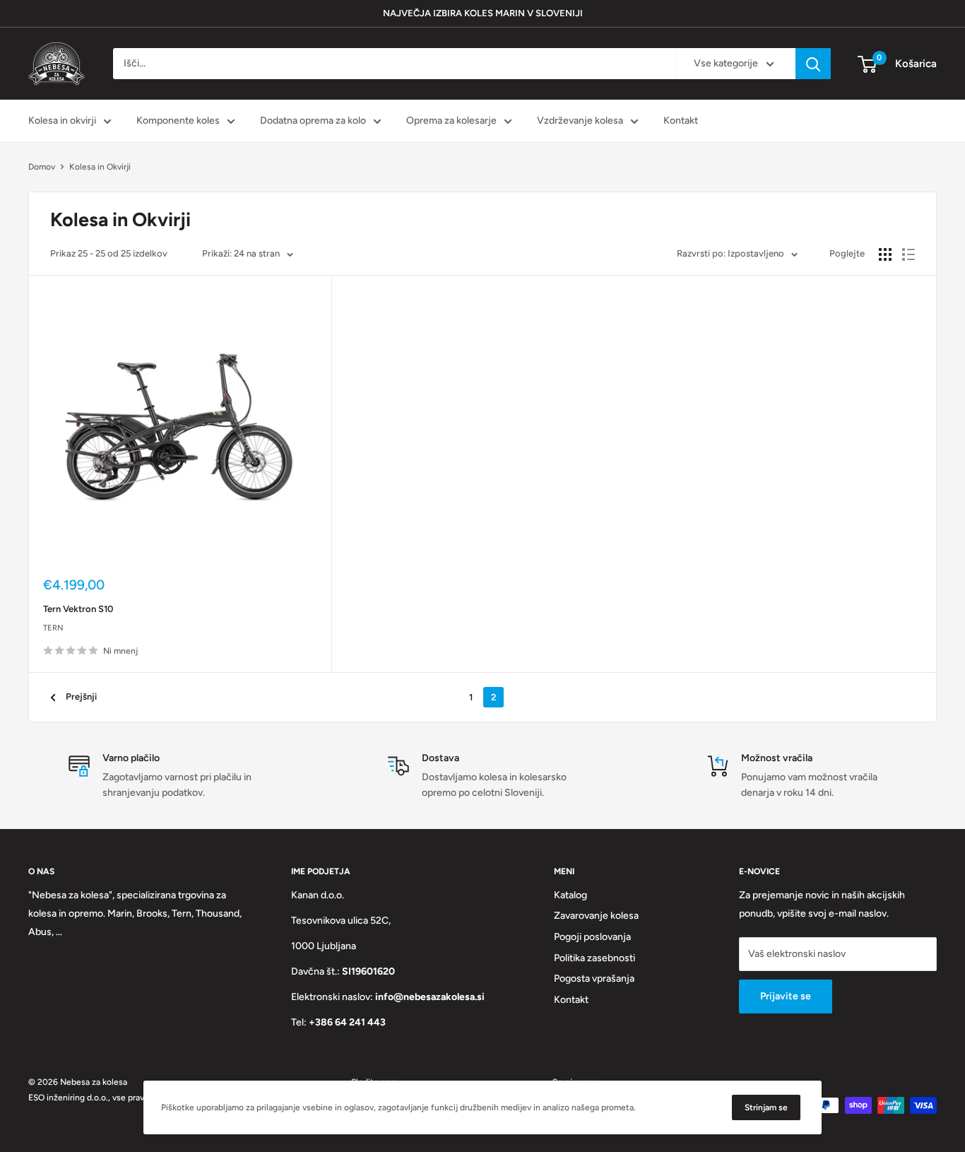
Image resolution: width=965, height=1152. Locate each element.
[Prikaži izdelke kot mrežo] (885, 254)
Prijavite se (785, 996)
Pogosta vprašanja (594, 978)
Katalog (570, 895)
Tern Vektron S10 (78, 609)
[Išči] (813, 63)
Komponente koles (178, 120)
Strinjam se (766, 1107)
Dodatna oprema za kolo (313, 120)
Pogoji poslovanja (592, 937)
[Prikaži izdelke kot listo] (908, 254)
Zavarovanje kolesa (596, 916)
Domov (41, 167)
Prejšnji (81, 696)
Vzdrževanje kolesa (580, 120)
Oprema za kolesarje (451, 120)
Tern (53, 628)
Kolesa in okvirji (62, 120)
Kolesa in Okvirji (100, 167)
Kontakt (680, 120)
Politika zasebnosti (594, 958)
